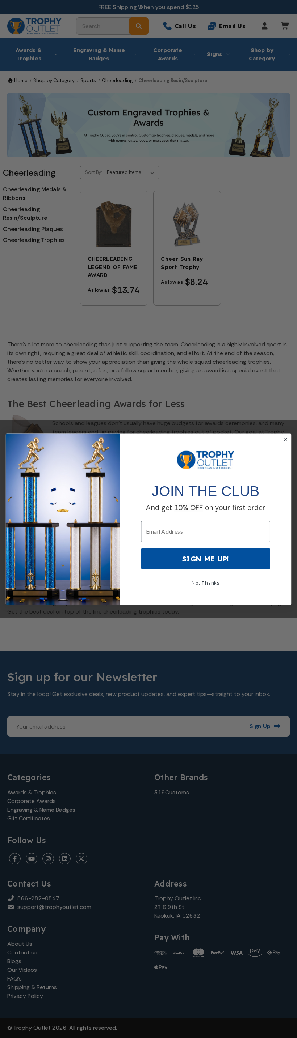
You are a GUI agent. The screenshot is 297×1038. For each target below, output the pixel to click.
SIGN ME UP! (205, 558)
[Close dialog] (285, 439)
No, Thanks (205, 582)
